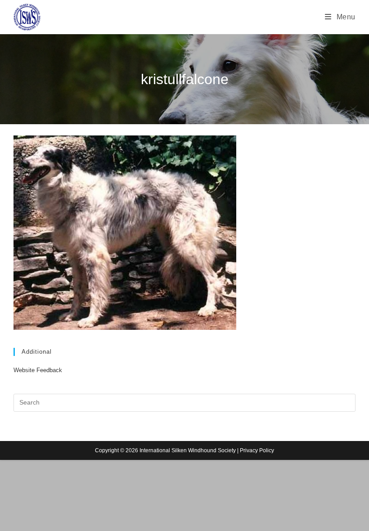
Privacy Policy (257, 450)
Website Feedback (38, 370)
